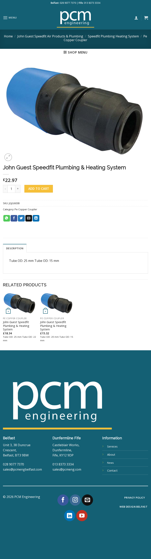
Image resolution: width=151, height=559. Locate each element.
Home (8, 36)
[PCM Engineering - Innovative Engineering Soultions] (75, 18)
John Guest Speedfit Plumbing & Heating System (16, 325)
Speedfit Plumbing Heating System (113, 36)
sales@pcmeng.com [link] (66, 469)
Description (14, 248)
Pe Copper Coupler (26, 209)
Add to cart (38, 188)
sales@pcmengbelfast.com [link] (22, 469)
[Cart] (146, 17)
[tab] (15, 248)
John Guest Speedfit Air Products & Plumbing (50, 36)
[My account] (136, 17)
